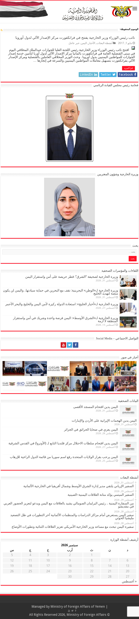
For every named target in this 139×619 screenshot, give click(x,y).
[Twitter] (69, 345)
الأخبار (91, 43)
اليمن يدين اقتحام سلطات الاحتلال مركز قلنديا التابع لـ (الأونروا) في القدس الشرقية (63, 443)
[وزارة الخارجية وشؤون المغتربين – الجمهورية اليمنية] (69, 12)
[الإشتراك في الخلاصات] (2, 30)
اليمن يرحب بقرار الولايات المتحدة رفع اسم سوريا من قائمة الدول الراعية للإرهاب (64, 457)
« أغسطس (129, 581)
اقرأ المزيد (128, 68)
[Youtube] (63, 345)
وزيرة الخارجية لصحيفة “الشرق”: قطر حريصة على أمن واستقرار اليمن (71, 277)
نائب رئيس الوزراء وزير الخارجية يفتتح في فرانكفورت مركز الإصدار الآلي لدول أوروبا (75, 38)
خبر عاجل (74, 43)
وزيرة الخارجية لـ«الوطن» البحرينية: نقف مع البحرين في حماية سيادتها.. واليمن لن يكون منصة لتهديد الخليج (60, 291)
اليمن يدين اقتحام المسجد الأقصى (95, 407)
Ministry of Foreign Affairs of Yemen (78, 607)
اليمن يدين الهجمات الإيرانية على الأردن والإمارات (104, 420)
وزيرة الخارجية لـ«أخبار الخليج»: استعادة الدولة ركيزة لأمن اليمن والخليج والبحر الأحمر (61, 304)
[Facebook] (75, 345)
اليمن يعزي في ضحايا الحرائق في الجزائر (91, 429)
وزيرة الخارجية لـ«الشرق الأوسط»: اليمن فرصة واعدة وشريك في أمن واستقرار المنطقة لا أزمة (65, 319)
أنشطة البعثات (104, 43)
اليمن (84, 43)
